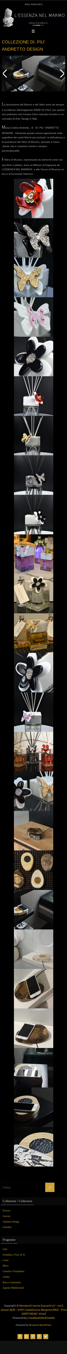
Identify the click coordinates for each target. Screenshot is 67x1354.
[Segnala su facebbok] (39, 1336)
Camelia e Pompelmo (13, 1271)
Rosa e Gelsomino (12, 1282)
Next (61, 73)
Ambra (6, 1277)
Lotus (5, 1260)
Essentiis (7, 1227)
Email (42, 1314)
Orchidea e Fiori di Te (14, 1254)
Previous (5, 73)
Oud (5, 1249)
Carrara (6, 1216)
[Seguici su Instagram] (26, 1336)
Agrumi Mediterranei (13, 1287)
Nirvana (33, 1325)
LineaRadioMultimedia (41, 1318)
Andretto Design (11, 1221)
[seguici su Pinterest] (32, 1336)
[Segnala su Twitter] (45, 1336)
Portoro (6, 1210)
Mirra (5, 1265)
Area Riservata (34, 4)
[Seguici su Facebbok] (20, 1336)
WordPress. (45, 1325)
